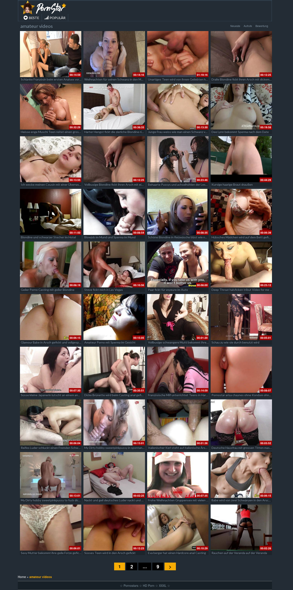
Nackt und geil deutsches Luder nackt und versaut (118, 500)
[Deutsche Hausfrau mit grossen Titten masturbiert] (241, 422)
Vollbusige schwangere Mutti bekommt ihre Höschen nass (187, 342)
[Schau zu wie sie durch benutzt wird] (241, 317)
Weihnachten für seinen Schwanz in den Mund (115, 79)
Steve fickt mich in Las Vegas (103, 289)
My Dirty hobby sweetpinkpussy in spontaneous (116, 448)
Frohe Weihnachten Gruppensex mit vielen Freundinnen (185, 500)
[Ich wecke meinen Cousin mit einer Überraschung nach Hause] (50, 159)
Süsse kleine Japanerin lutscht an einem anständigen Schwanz (62, 395)
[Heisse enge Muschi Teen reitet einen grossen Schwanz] (50, 107)
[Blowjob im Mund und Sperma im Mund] (114, 212)
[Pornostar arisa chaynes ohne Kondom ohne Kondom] (241, 370)
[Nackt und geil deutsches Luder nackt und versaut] (114, 475)
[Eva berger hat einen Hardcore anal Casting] (177, 528)
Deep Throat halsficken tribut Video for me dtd (243, 289)
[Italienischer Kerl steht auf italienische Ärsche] (177, 422)
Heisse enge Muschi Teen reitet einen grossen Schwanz (58, 132)
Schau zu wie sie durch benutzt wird (235, 342)
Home (22, 577)
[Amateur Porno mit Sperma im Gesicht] (114, 317)
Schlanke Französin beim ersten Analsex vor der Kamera (58, 79)
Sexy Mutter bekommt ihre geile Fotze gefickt (51, 553)
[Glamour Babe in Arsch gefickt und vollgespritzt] (50, 317)
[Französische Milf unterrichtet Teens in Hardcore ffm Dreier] (177, 370)
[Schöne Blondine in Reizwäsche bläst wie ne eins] (177, 212)
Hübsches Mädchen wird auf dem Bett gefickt (242, 237)
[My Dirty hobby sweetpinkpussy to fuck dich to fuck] (50, 475)
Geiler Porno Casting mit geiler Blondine (47, 289)
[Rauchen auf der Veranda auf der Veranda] (241, 528)
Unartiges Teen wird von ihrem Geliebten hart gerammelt (186, 79)
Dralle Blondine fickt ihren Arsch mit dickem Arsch (244, 79)
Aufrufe (248, 26)
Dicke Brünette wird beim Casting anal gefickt (115, 395)
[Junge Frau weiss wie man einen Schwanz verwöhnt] (177, 107)
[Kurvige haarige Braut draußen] (241, 159)
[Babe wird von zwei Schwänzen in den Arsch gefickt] (241, 475)
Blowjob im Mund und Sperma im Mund (110, 237)
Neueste (235, 26)
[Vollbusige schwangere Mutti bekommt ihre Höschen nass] (177, 317)
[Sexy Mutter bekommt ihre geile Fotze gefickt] (50, 528)
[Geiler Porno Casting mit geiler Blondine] (50, 265)
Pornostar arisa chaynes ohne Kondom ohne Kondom (247, 395)
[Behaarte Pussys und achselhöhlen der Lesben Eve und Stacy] (177, 159)
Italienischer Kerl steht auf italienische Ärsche (179, 448)
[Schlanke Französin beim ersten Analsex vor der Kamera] (50, 54)
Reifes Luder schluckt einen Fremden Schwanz (52, 448)
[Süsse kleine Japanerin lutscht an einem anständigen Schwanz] (50, 370)
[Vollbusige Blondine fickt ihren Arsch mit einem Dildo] (114, 159)
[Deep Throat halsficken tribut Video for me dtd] (241, 265)
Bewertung (261, 26)
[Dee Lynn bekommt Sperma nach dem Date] (241, 107)
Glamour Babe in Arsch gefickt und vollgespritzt (53, 342)
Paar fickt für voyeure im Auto (168, 289)
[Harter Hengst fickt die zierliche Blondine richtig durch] (114, 107)
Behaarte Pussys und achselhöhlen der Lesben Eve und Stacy (189, 184)
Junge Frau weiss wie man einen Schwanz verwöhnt (182, 132)
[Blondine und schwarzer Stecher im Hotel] (50, 212)
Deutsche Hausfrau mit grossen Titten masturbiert (245, 448)
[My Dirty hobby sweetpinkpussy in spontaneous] (114, 422)
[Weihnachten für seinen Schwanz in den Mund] (114, 54)
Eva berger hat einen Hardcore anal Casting (177, 553)
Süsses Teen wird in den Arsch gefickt (110, 553)
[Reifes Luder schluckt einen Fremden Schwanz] (50, 422)
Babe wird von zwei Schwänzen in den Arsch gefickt (245, 500)
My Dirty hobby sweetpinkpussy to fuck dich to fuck (55, 500)
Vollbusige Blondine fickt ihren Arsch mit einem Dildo (119, 184)
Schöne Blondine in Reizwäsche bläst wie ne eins (180, 237)
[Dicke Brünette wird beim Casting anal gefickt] (114, 370)
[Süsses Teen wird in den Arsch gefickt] (114, 528)
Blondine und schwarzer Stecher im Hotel (48, 237)
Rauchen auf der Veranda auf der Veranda (239, 553)
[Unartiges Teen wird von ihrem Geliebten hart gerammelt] (177, 54)
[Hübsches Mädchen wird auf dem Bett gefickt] (241, 212)
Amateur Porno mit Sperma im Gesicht (110, 342)
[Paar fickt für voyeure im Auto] (177, 265)
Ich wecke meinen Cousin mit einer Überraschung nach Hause (62, 184)
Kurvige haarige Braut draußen (232, 184)
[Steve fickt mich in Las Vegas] (114, 265)
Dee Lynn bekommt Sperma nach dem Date (240, 132)
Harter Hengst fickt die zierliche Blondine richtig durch (120, 132)
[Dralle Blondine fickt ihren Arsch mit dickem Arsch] (241, 54)
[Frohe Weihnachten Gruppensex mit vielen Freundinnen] (177, 475)
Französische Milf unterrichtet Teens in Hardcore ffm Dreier (188, 395)
